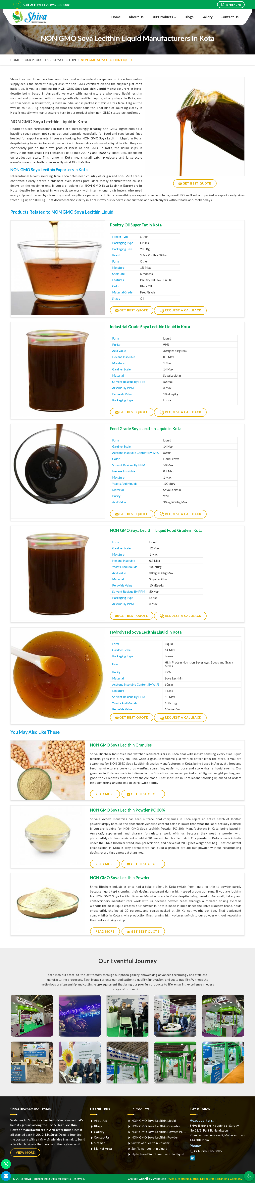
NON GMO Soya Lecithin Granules (121, 745)
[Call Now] (249, 1176)
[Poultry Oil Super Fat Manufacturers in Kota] (58, 267)
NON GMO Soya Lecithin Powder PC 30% (127, 810)
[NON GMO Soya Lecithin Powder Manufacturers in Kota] (48, 903)
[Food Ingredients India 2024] (127, 1062)
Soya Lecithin (64, 60)
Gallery (207, 17)
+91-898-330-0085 (57, 5)
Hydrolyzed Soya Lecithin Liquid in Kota (146, 632)
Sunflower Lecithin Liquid (149, 1148)
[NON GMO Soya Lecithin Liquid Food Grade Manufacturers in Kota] (58, 573)
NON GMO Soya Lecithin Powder (120, 877)
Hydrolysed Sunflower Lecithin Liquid (157, 1154)
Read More (105, 794)
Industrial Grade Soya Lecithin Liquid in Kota (150, 326)
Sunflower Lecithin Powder (150, 1143)
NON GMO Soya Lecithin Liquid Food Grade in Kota (156, 530)
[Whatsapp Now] (6, 1164)
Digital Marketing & (203, 1178)
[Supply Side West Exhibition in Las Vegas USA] (32, 1062)
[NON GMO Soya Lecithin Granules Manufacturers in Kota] (48, 770)
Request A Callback (182, 310)
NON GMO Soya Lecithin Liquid (153, 1120)
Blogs (189, 17)
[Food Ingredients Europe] (32, 1016)
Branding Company (229, 1178)
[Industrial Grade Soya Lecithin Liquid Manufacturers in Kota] (58, 369)
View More (25, 1152)
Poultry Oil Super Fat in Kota (136, 224)
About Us (136, 17)
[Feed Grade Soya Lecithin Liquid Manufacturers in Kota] (58, 471)
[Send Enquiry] (6, 1176)
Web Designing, (178, 1178)
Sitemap (99, 1143)
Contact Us (229, 17)
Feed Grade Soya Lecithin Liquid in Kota (145, 428)
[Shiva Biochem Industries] (30, 17)
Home (116, 17)
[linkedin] (192, 1157)
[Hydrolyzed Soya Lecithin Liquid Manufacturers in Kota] (58, 675)
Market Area (102, 1148)
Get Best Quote (133, 310)
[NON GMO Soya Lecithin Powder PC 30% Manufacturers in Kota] (48, 835)
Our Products (162, 17)
